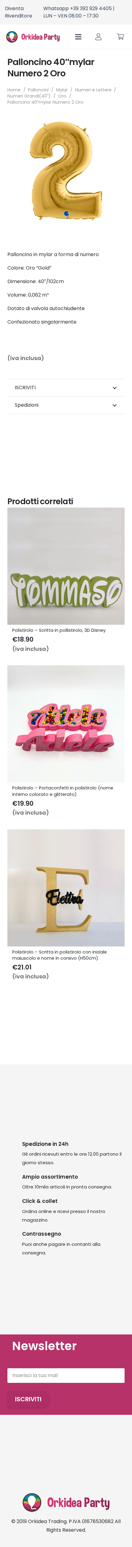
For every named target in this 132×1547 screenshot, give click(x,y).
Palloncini (38, 90)
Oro (62, 96)
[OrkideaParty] (33, 37)
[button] (115, 122)
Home (14, 90)
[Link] (98, 37)
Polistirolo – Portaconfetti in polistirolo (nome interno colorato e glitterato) (62, 791)
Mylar (62, 90)
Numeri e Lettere (93, 90)
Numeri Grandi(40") (29, 96)
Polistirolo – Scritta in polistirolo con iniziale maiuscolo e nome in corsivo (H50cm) (59, 955)
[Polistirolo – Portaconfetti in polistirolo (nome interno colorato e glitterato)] (66, 669)
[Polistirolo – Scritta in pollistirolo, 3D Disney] (66, 511)
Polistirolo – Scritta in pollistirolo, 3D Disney (59, 630)
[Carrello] (120, 37)
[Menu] (78, 36)
